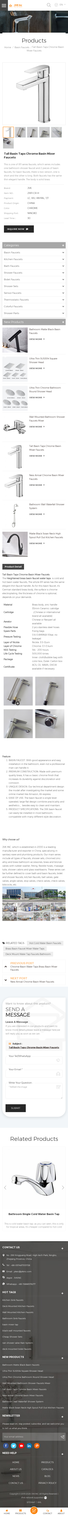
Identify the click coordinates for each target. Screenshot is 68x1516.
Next (62, 1187)
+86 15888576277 (27, 1284)
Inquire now (15, 229)
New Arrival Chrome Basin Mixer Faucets (46, 477)
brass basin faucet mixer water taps (25, 948)
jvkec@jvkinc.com (22, 1271)
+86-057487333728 (20, 1265)
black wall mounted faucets (16, 1330)
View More (35, 339)
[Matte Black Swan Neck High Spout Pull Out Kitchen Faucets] (15, 544)
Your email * (16, 1069)
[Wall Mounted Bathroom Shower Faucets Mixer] (15, 427)
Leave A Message (34, 1510)
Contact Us (16, 1483)
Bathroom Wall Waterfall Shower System (46, 506)
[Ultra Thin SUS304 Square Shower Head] (15, 369)
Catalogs (47, 1469)
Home (7, 47)
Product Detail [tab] (13, 566)
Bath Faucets (11, 265)
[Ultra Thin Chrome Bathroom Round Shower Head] (15, 398)
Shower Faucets (13, 272)
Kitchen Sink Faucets (12, 1300)
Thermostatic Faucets (16, 299)
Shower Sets (11, 286)
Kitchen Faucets (13, 259)
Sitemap (31, 1502)
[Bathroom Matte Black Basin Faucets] (15, 340)
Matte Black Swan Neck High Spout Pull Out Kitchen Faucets (46, 535)
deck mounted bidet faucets (16, 1349)
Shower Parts (11, 313)
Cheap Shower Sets (12, 1336)
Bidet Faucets (12, 279)
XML (39, 1502)
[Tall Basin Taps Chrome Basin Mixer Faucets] (15, 456)
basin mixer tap (10, 1324)
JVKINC (17, 1277)
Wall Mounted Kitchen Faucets (17, 1312)
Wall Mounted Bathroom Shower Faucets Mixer (47, 419)
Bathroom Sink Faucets (14, 1318)
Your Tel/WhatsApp (20, 1056)
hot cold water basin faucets (45, 943)
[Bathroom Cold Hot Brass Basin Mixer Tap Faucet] (34, 1178)
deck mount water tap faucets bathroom (28, 954)
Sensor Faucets (12, 292)
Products (47, 1462)
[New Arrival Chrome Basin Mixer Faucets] (15, 485)
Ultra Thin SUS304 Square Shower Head (43, 360)
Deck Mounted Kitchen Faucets (18, 1306)
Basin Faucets (22, 47)
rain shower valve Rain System (17, 1343)
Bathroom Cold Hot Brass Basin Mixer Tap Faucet (34, 1216)
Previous (5, 1187)
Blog (47, 1476)
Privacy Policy (47, 1483)
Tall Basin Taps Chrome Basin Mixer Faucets (45, 448)
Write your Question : (21, 1082)
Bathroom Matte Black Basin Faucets (44, 331)
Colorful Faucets (13, 306)
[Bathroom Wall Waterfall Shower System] (15, 515)
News (15, 1476)
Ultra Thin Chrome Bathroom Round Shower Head (45, 389)
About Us (16, 1469)
